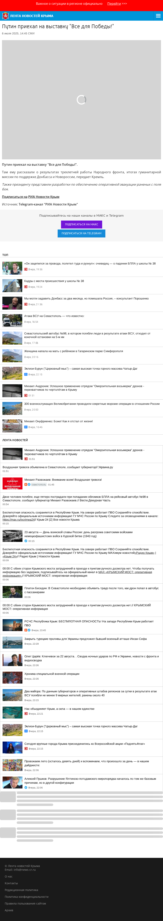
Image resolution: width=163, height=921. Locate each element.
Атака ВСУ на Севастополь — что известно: (54, 316)
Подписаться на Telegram (81, 233)
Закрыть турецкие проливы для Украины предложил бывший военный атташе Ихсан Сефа (85, 638)
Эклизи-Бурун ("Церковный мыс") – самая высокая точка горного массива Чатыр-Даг (80, 368)
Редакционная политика (21, 890)
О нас (9, 876)
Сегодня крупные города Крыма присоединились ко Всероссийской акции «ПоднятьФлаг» (84, 743)
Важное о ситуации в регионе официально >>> (81, 3)
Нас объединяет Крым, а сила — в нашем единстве (59, 708)
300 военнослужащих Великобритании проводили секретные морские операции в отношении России (92, 403)
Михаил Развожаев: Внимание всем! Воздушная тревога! (63, 479)
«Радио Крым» (144, 552)
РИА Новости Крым (43, 197)
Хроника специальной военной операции (51, 673)
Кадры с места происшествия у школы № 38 (54, 281)
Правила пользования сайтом (25, 903)
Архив (9, 910)
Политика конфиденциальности (27, 897)
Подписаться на (14, 197)
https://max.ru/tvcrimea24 (19, 519)
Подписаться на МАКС (81, 224)
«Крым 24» (10, 556)
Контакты (11, 883)
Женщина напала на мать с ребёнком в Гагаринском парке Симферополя (73, 351)
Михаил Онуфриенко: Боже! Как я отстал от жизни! (58, 421)
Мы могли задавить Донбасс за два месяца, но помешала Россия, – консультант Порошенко (86, 298)
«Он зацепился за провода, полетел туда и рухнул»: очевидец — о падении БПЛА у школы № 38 (90, 263)
